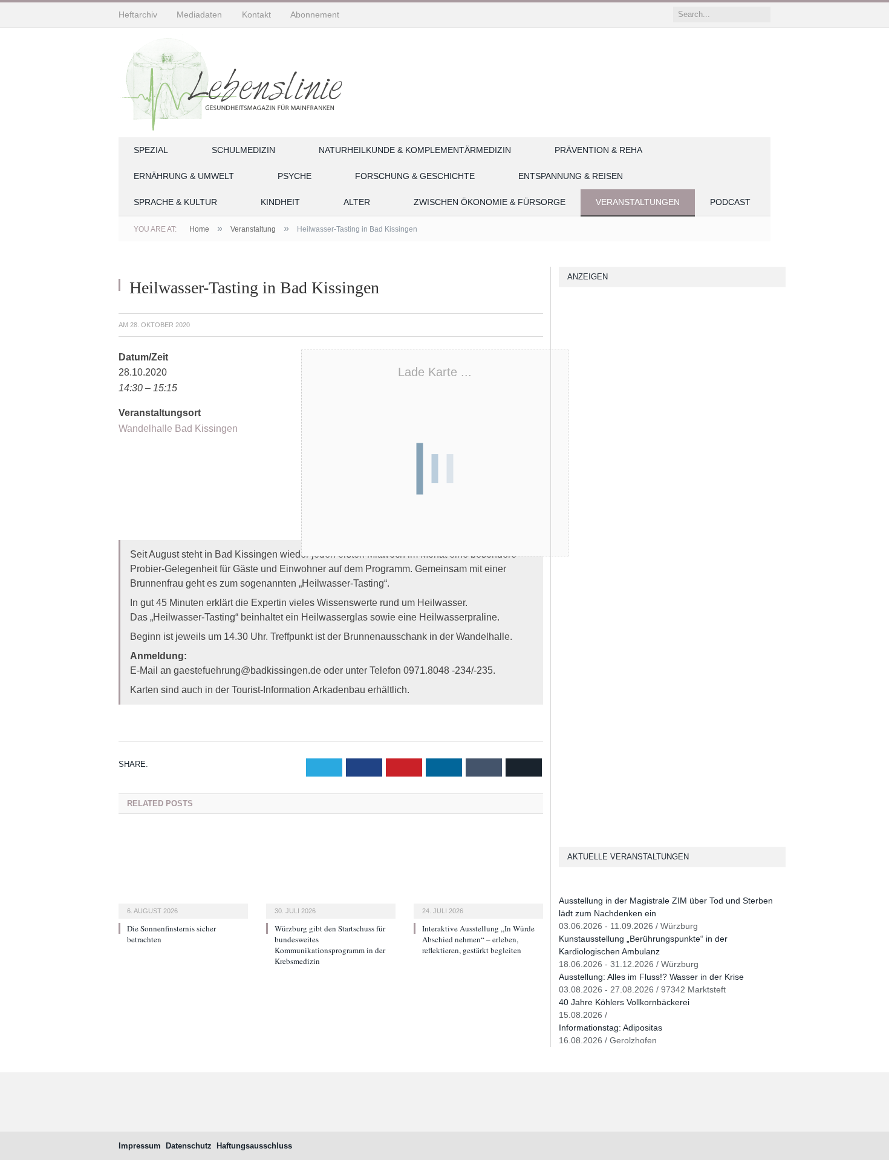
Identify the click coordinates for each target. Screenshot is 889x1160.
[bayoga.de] (563, 657)
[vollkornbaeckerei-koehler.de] (563, 437)
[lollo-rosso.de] (563, 682)
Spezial (151, 150)
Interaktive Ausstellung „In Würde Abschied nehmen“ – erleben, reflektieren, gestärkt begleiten (478, 939)
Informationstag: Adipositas (610, 1027)
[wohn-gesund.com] (563, 403)
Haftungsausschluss (254, 1145)
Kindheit (280, 202)
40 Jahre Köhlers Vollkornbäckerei (624, 1002)
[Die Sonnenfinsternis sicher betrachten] (183, 873)
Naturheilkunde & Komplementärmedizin (415, 150)
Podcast (730, 202)
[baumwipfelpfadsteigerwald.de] (563, 785)
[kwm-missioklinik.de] (563, 334)
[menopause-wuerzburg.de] (563, 539)
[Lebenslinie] (236, 80)
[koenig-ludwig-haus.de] (563, 368)
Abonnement (314, 14)
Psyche (294, 176)
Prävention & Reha (598, 150)
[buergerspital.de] (563, 505)
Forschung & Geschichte (415, 176)
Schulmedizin (243, 150)
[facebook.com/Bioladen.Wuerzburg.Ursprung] (563, 750)
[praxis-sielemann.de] (563, 573)
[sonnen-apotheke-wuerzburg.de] (563, 819)
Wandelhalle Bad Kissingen (178, 428)
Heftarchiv (138, 14)
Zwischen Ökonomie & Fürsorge (489, 202)
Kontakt (256, 14)
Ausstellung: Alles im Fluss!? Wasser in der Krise (651, 977)
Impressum (140, 1145)
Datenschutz (189, 1145)
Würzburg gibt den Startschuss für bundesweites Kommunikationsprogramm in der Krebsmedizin (330, 945)
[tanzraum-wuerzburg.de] (563, 717)
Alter (357, 202)
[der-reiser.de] (563, 471)
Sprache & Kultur (175, 202)
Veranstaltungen (638, 202)
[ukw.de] (563, 300)
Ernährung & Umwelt (184, 176)
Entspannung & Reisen (570, 176)
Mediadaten (199, 14)
